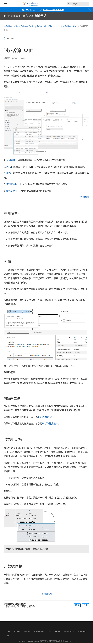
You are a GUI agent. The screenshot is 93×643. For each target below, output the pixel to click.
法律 (8, 631)
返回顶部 (84, 197)
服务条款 (17, 631)
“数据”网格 (11, 184)
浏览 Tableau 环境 (68, 26)
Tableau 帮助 (12, 26)
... (56, 26)
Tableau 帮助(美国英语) (53, 9)
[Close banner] (90, 9)
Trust (49, 631)
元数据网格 (11, 190)
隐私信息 (27, 631)
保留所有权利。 (44, 641)
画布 (8, 167)
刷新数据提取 (50, 423)
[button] (5, 38)
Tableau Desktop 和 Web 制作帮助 (36, 26)
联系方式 (57, 631)
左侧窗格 (10, 160)
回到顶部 (47, 594)
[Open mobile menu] (5, 3)
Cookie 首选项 (69, 631)
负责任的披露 (39, 631)
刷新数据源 (44, 417)
